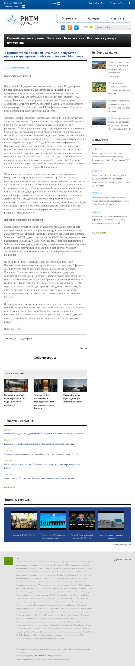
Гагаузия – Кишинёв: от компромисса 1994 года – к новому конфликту (15, 400)
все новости (9, 487)
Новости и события (17, 76)
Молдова (13, 338)
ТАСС (19, 329)
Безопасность (74, 38)
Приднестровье (25, 338)
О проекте (69, 18)
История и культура (101, 38)
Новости (19, 68)
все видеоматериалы (122, 544)
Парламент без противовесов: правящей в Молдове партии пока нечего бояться (45, 401)
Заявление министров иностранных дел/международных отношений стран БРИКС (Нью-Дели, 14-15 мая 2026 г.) (110, 201)
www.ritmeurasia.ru (42, 656)
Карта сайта (93, 3)
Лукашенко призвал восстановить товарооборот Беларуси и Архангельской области (41, 454)
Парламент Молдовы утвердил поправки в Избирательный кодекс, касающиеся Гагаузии (43, 433)
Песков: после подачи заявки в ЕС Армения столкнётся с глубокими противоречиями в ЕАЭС (43, 466)
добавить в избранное (117, 3)
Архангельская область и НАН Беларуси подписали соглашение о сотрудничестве (40, 478)
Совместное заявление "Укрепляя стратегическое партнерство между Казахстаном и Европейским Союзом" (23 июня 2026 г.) (110, 158)
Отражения (15, 43)
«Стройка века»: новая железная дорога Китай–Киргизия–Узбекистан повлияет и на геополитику (118, 69)
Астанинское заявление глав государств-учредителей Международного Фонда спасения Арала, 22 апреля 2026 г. (109, 219)
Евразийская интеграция (25, 38)
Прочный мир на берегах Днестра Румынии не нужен (72, 398)
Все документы (99, 232)
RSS (86, 27)
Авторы (93, 18)
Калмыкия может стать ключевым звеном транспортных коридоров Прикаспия (39, 444)
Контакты (117, 18)
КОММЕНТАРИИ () (45, 358)
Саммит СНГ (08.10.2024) (24, 535)
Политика (54, 38)
